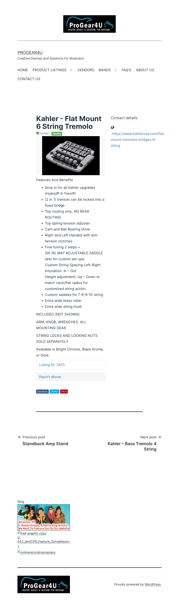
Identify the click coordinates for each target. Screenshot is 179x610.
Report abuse (50, 377)
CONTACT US (28, 79)
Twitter (54, 391)
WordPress (153, 584)
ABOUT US (145, 70)
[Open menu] (71, 70)
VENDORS (85, 70)
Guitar (44, 133)
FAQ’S (126, 70)
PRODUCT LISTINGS (49, 70)
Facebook (42, 391)
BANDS (105, 70)
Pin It (64, 391)
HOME (22, 70)
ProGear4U (30, 52)
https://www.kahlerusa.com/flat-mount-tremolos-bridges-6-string (138, 140)
